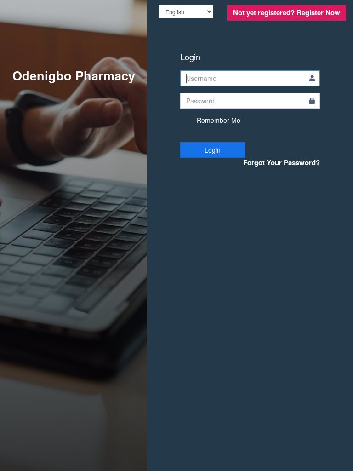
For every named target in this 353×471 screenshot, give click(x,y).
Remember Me (217, 120)
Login (213, 150)
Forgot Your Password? (281, 162)
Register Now (286, 12)
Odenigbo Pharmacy (73, 75)
